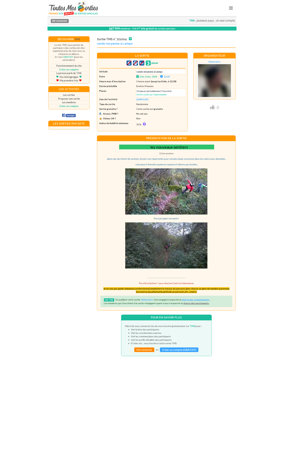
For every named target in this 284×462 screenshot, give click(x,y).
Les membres (69, 102)
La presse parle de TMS (69, 73)
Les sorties (69, 94)
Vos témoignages (69, 76)
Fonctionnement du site (69, 65)
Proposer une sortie (69, 98)
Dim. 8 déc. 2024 (148, 76)
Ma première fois (69, 80)
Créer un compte (69, 69)
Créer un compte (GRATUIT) (179, 349)
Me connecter (59, 20)
